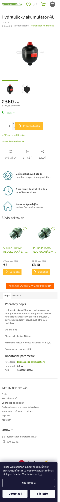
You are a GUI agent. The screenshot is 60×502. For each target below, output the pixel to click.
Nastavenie (29, 483)
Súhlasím (42, 494)
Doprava (6, 415)
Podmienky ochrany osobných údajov (20, 407)
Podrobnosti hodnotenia (42, 25)
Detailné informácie (11, 141)
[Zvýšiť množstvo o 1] (13, 124)
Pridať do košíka (31, 125)
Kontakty (6, 420)
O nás (4, 394)
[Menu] (52, 4)
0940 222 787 (13, 442)
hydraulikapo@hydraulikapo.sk (22, 436)
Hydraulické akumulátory (31, 362)
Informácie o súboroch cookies (17, 411)
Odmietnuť (15, 494)
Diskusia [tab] (16, 295)
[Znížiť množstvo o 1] (13, 128)
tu (41, 474)
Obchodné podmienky (13, 403)
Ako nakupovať (9, 398)
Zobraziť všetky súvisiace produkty (30, 285)
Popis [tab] (7, 295)
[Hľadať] (35, 4)
